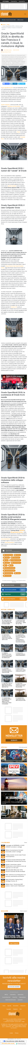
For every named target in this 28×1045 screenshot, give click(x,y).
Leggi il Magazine (14, 943)
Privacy (16, 1033)
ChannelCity (14, 1)
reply (12, 565)
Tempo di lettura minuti (6, 51)
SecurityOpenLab (6, 997)
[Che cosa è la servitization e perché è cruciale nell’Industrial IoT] (21, 648)
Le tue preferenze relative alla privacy (14, 1041)
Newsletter (21, 19)
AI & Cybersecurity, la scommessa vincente (12, 761)
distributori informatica (9, 567)
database (18, 573)
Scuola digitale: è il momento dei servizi (11, 817)
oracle (6, 560)
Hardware (18, 554)
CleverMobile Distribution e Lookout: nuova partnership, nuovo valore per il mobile (7, 670)
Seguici (23, 594)
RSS (21, 1009)
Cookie (11, 1033)
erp (6, 565)
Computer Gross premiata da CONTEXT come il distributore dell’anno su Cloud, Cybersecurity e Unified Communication (6, 700)
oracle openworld (8, 573)
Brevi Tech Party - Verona (8, 775)
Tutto (25, 842)
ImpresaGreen (22, 997)
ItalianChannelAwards (10, 999)
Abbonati (23, 598)
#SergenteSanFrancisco (17, 532)
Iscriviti (23, 585)
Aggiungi (23, 589)
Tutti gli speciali (23, 747)
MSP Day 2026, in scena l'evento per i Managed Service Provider (13, 788)
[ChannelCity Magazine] (14, 926)
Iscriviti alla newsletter (14, 986)
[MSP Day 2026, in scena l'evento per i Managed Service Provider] (14, 784)
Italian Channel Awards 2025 (9, 19)
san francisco (8, 575)
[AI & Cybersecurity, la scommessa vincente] (14, 755)
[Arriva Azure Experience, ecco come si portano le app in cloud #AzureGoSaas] (21, 678)
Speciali (9, 1005)
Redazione (22, 1005)
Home (3, 24)
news (8, 24)
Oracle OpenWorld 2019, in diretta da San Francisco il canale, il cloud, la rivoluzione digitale (7, 621)
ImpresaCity (22, 1)
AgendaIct (20, 999)
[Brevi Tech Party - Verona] (14, 769)
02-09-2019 (16, 49)
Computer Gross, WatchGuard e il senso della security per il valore (21, 699)
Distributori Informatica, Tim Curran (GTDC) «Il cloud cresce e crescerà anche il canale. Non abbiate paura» (7, 655)
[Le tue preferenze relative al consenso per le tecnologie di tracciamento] (21, 1044)
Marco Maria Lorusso (8, 49)
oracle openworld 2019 (10, 570)
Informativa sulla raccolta (8, 1043)
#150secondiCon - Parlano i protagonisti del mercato (12, 802)
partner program (12, 186)
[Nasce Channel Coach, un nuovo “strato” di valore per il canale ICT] (21, 663)
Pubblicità (15, 1009)
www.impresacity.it (9, 542)
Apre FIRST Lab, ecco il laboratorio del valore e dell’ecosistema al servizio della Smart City (7, 685)
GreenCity (14, 997)
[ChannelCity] (6, 14)
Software (7, 557)
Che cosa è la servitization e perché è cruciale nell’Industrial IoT (20, 654)
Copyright (8, 1009)
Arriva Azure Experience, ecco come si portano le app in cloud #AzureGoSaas (21, 685)
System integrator (5, 104)
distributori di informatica (13, 106)
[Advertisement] (14, 971)
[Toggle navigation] (25, 14)
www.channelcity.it (5, 539)
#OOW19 (22, 530)
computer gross (16, 557)
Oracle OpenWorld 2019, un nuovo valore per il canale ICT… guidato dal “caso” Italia (21, 621)
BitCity (6, 994)
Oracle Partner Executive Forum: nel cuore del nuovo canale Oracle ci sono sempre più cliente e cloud (7, 637)
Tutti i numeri (23, 911)
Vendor (24, 80)
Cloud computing (8, 554)
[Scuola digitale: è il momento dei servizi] (14, 812)
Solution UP (14, 307)
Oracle (18, 132)
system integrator (16, 562)
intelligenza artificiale (16, 560)
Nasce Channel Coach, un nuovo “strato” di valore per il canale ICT (21, 670)
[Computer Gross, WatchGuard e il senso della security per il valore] (21, 693)
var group (7, 562)
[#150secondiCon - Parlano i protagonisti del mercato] (14, 798)
